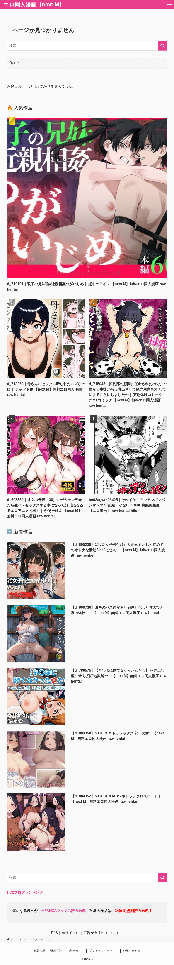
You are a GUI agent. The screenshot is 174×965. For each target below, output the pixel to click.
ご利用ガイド (75, 951)
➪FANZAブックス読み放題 (63, 911)
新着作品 (39, 951)
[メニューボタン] (169, 4)
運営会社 (56, 951)
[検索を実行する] (162, 46)
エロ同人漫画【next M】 (34, 4)
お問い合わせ (131, 951)
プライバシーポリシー (103, 951)
